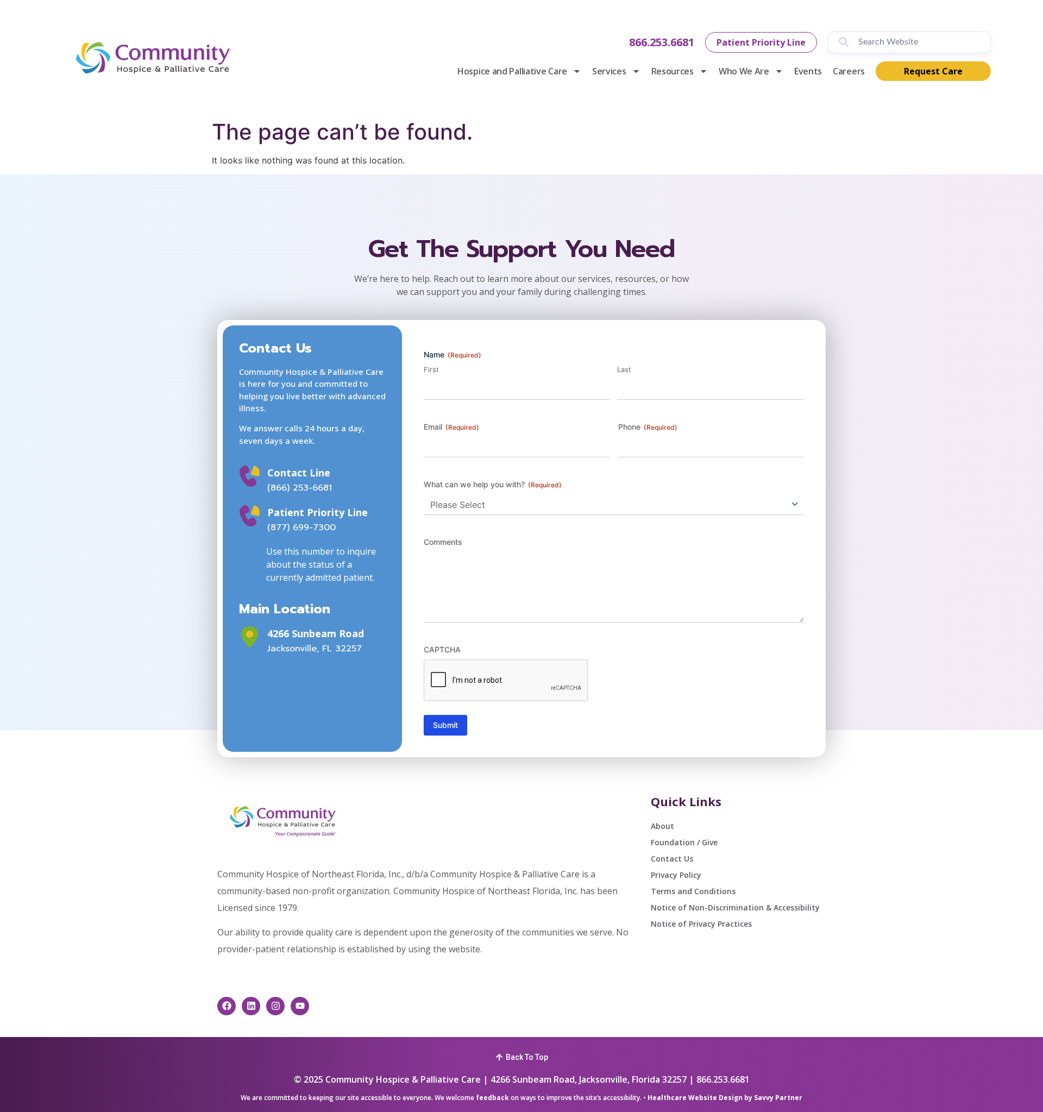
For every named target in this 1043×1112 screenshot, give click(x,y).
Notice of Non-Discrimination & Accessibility (735, 907)
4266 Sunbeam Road (315, 633)
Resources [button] (672, 71)
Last (624, 369)
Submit (445, 725)
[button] (522, 1056)
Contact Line (298, 472)
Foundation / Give (684, 842)
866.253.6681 (661, 42)
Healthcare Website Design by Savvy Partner (725, 1097)
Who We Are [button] (744, 71)
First (431, 369)
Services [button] (609, 71)
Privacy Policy (676, 875)
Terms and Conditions (693, 891)
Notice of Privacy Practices (701, 924)
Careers (849, 71)
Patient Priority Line (317, 512)
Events (808, 71)
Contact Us (672, 858)
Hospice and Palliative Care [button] (512, 71)
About (662, 826)
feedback (492, 1097)
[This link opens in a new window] (249, 637)
